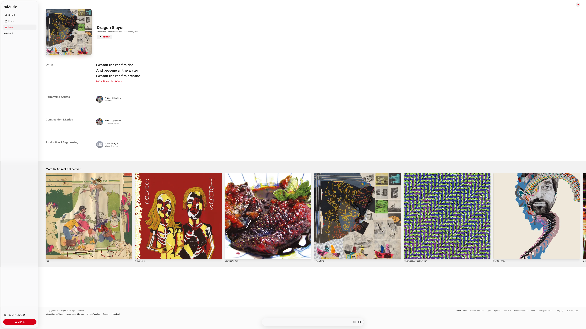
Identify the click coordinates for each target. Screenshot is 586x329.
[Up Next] (354, 322)
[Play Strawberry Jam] (228, 255)
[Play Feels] (49, 255)
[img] (10, 7)
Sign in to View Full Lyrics (108, 81)
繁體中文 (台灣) (572, 310)
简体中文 (507, 310)
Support (106, 314)
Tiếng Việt (560, 310)
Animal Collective (115, 32)
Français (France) (521, 310)
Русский (497, 310)
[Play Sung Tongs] (139, 255)
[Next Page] (583, 216)
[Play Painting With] (497, 255)
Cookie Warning (93, 314)
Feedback (116, 314)
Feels (48, 174)
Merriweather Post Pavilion (417, 174)
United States (461, 310)
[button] (19, 15)
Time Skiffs (101, 32)
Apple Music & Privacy (75, 314)
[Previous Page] (43, 216)
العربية (489, 310)
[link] (64, 169)
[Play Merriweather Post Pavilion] (407, 255)
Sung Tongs (141, 174)
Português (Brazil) (546, 310)
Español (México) (477, 310)
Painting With (499, 174)
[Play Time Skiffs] (318, 255)
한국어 (533, 310)
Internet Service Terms (54, 314)
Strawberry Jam (232, 174)
